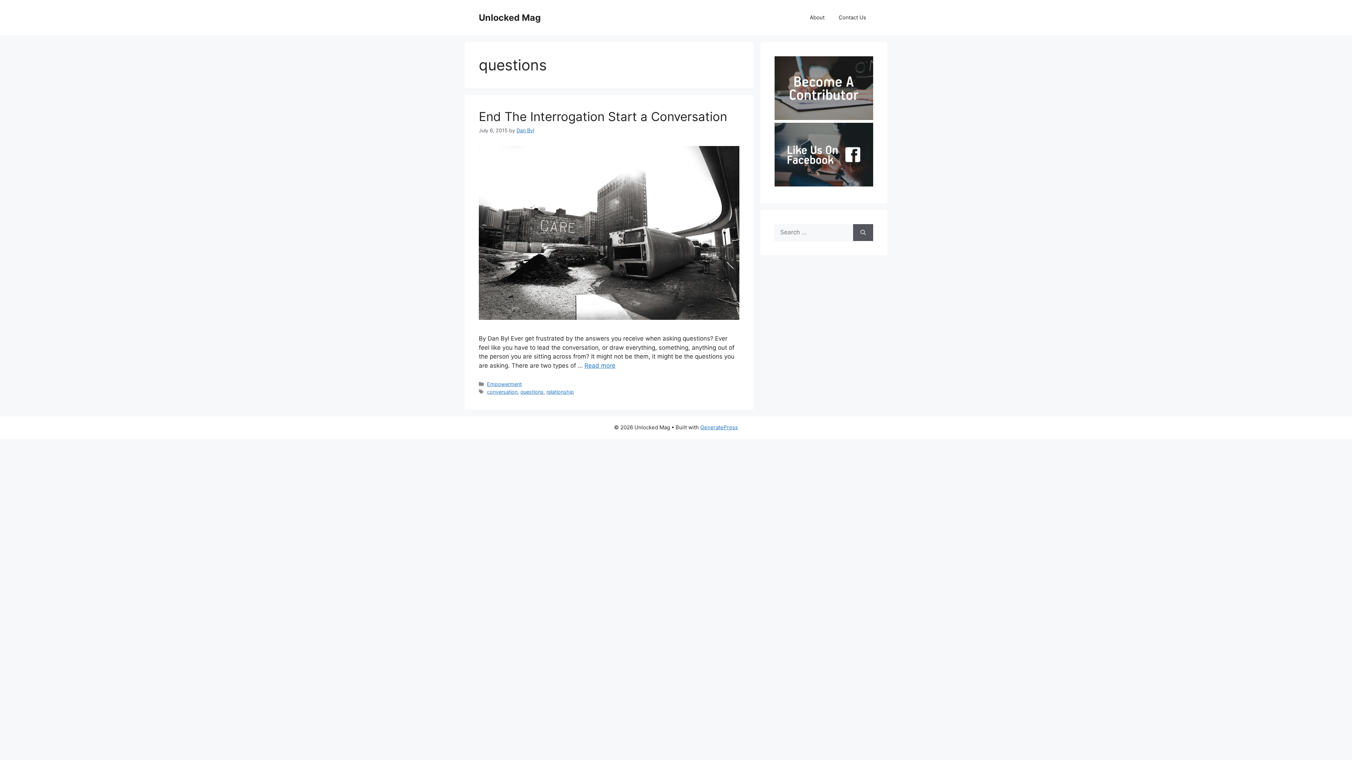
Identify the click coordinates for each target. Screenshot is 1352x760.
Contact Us (852, 17)
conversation (502, 392)
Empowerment (504, 384)
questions (532, 392)
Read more (599, 365)
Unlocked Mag (510, 17)
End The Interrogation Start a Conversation (603, 116)
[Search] (863, 232)
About (817, 17)
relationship (560, 392)
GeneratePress (719, 427)
